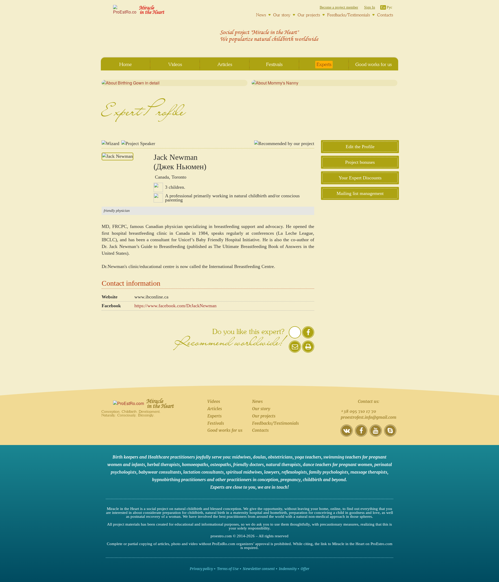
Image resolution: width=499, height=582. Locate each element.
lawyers (271, 472)
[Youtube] (375, 434)
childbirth (312, 479)
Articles (214, 408)
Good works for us (224, 430)
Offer (305, 568)
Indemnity (288, 568)
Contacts (260, 430)
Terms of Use (228, 568)
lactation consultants (203, 472)
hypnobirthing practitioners (179, 479)
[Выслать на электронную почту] (295, 350)
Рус (389, 7)
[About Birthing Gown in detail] (174, 83)
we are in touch (272, 487)
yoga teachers (308, 457)
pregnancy (290, 479)
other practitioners (233, 479)
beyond (339, 479)
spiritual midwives (244, 472)
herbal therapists (163, 464)
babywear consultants (160, 472)
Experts (214, 415)
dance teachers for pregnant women (337, 464)
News (257, 401)
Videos (213, 401)
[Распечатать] (308, 346)
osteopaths (220, 464)
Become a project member (339, 7)
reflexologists (294, 472)
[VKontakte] (346, 434)
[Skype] (390, 434)
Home (125, 64)
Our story (261, 408)
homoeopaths (195, 464)
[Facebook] (361, 434)
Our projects (263, 415)
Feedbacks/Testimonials (275, 423)
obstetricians (280, 457)
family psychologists (328, 472)
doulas (259, 457)
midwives (241, 457)
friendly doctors (248, 464)
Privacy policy (201, 568)
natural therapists (283, 464)
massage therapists (368, 472)
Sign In (369, 7)
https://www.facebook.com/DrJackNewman (175, 305)
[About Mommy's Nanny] (324, 83)
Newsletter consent (259, 568)
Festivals (215, 423)
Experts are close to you (232, 487)
